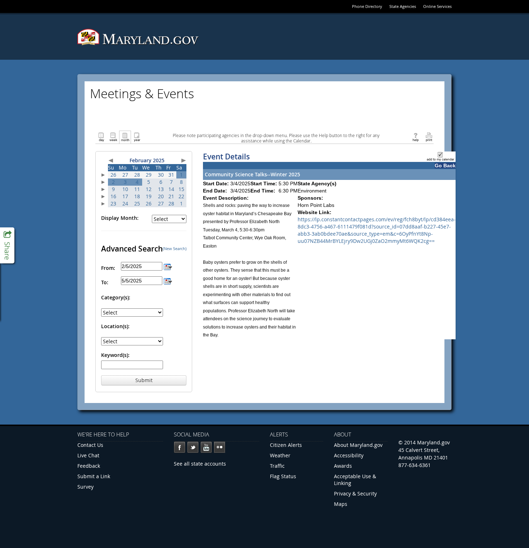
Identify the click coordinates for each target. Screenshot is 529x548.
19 (149, 196)
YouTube (206, 447)
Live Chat (88, 455)
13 (161, 189)
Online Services (437, 6)
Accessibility (348, 455)
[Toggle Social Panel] (7, 245)
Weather (280, 455)
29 (149, 174)
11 (137, 189)
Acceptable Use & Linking (355, 479)
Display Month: (120, 217)
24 (125, 203)
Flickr (219, 447)
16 (113, 196)
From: (108, 267)
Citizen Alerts (286, 444)
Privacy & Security (355, 493)
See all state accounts (200, 463)
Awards (343, 465)
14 (171, 189)
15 (181, 189)
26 (113, 174)
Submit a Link (93, 476)
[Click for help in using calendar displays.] (415, 136)
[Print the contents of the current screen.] (429, 136)
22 (181, 196)
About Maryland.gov (358, 444)
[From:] (168, 266)
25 (137, 203)
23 (113, 203)
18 (137, 196)
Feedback (88, 465)
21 (171, 196)
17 (125, 196)
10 (125, 189)
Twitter (193, 447)
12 (149, 189)
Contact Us (90, 444)
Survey (85, 486)
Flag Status (283, 476)
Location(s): (115, 326)
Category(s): (115, 297)
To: (104, 282)
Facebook (179, 447)
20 (161, 196)
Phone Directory (367, 6)
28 (137, 174)
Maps (340, 504)
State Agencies (402, 6)
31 (171, 174)
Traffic (277, 465)
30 (161, 174)
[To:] (168, 280)
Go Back (445, 165)
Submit (144, 380)
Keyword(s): (115, 355)
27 (125, 174)
